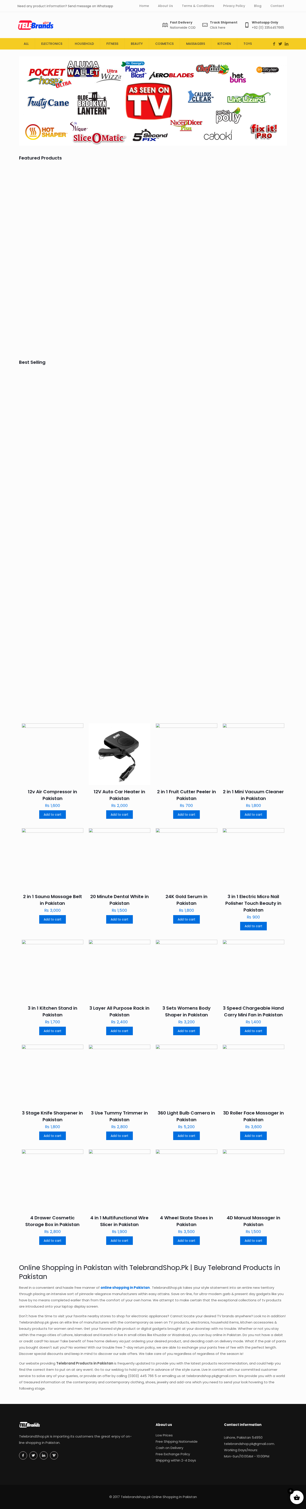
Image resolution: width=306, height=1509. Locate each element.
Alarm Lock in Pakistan (252, 438)
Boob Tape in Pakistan (118, 331)
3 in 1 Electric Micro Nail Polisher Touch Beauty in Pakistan (253, 903)
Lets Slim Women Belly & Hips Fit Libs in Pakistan (252, 240)
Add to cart (52, 814)
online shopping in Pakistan (125, 1287)
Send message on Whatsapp (90, 6)
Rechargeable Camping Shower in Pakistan (48, 445)
